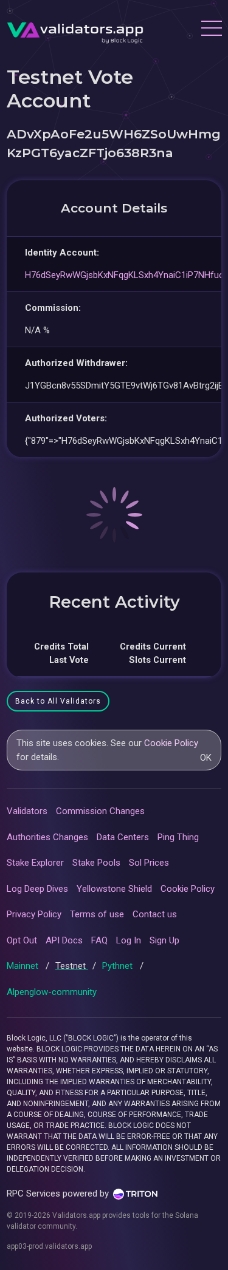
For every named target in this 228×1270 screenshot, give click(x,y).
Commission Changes (100, 811)
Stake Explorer (35, 862)
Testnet (71, 965)
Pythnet (118, 965)
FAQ (99, 940)
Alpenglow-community (52, 991)
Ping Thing (178, 837)
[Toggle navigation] (211, 29)
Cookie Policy (171, 743)
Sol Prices (149, 862)
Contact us (155, 914)
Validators (27, 811)
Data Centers (123, 837)
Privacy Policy (34, 914)
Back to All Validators (58, 701)
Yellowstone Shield (114, 888)
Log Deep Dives (37, 888)
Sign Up (164, 940)
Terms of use (97, 914)
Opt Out (22, 940)
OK (206, 757)
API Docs (64, 940)
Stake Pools (96, 862)
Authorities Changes (47, 837)
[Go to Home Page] (75, 30)
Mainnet (24, 965)
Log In (128, 940)
